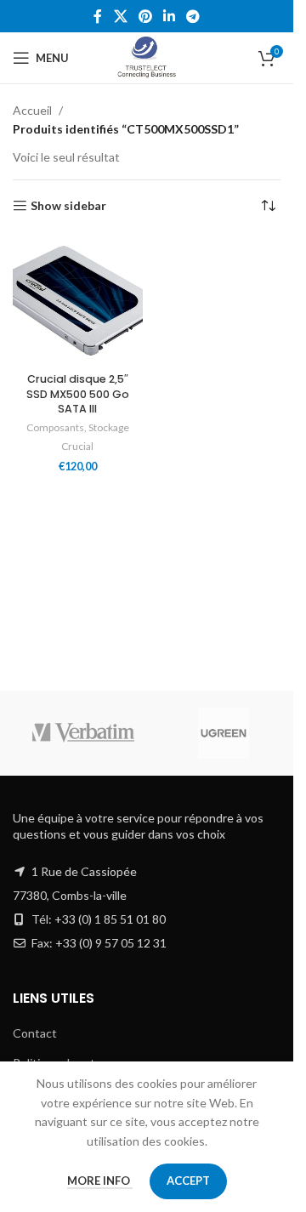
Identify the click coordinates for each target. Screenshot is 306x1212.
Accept (188, 1180)
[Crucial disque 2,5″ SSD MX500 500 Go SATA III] (78, 301)
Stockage (108, 427)
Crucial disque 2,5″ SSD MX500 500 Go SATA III (77, 394)
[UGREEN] (223, 733)
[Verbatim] (83, 733)
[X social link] (120, 16)
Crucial (77, 446)
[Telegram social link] (193, 16)
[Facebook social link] (98, 16)
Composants (55, 427)
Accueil (32, 110)
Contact (35, 1033)
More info (100, 1180)
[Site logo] (147, 56)
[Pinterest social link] (145, 16)
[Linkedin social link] (169, 16)
